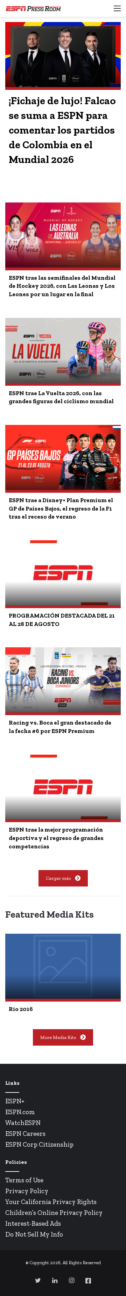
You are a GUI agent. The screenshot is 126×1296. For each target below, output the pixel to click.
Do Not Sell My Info (34, 1234)
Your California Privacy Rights (51, 1202)
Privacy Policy (26, 1191)
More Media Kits (58, 1037)
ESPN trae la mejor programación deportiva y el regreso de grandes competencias (56, 838)
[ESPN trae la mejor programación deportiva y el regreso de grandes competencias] (63, 787)
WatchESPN (23, 1123)
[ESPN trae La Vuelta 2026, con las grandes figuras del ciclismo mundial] (63, 350)
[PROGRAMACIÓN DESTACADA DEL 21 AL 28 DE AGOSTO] (63, 572)
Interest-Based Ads (33, 1223)
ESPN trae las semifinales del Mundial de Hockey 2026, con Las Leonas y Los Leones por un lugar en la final (62, 286)
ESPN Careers (25, 1134)
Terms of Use (24, 1180)
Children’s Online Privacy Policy (54, 1213)
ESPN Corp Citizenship (39, 1144)
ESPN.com (20, 1112)
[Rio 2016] (63, 966)
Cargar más (58, 878)
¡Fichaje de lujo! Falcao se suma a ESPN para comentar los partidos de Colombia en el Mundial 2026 (62, 130)
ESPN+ (14, 1101)
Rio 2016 (21, 1008)
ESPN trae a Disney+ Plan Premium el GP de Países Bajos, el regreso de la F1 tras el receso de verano (61, 508)
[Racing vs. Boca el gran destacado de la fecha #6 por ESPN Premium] (63, 679)
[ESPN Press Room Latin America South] (33, 8)
